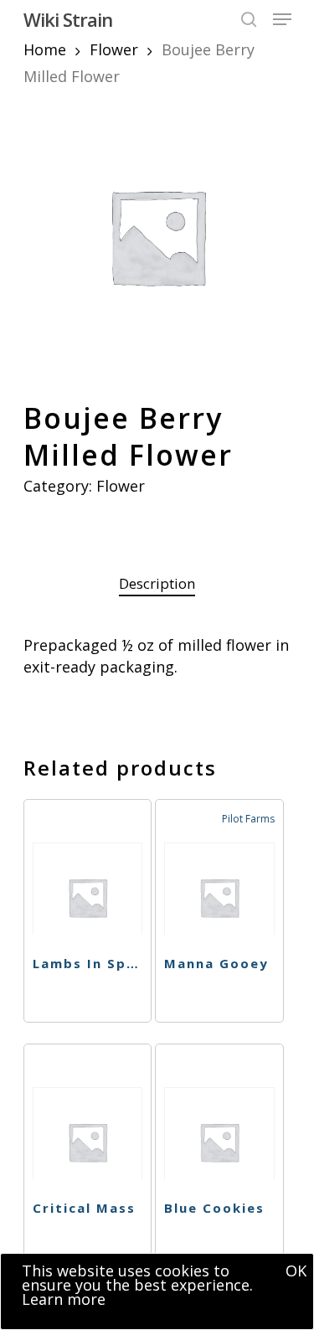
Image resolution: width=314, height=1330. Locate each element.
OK (296, 1270)
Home (44, 49)
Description (157, 583)
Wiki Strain (67, 19)
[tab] (157, 584)
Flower (114, 49)
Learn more (64, 1299)
